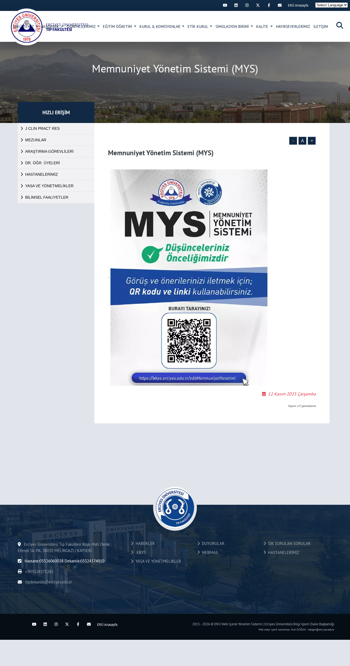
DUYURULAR (212, 543)
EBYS (139, 552)
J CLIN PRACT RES (42, 128)
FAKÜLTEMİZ (24, 26)
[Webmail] (280, 5)
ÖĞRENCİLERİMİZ (82, 26)
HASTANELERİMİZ (41, 174)
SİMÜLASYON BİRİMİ (232, 26)
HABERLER (144, 543)
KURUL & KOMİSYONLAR (160, 26)
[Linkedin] (236, 5)
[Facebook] (269, 5)
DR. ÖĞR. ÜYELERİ (42, 163)
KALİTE (262, 26)
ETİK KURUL (198, 26)
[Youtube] (225, 5)
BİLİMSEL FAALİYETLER (46, 197)
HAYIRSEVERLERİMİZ (293, 26)
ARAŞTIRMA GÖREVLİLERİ (49, 151)
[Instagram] (247, 5)
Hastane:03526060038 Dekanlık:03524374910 (64, 561)
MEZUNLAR (35, 140)
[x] (258, 5)
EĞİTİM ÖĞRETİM (118, 26)
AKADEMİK (50, 26)
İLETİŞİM (320, 26)
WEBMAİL (209, 552)
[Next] (214, 5)
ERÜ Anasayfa (298, 5)
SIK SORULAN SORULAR (288, 543)
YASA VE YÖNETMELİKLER (49, 186)
